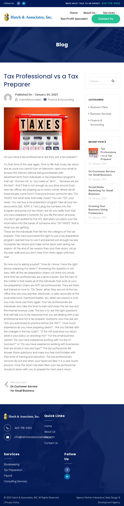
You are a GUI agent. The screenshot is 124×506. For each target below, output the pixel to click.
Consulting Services (15, 481)
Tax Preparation (13, 470)
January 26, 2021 (46, 94)
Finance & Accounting (61, 99)
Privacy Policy (12, 502)
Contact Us (105, 18)
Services (109, 12)
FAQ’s (47, 437)
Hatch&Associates (30, 99)
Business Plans (99, 107)
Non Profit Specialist (74, 18)
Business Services (100, 113)
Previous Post (23, 386)
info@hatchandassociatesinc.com (35, 437)
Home (74, 12)
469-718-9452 (111, 3)
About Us (89, 12)
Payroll (8, 475)
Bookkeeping (11, 464)
